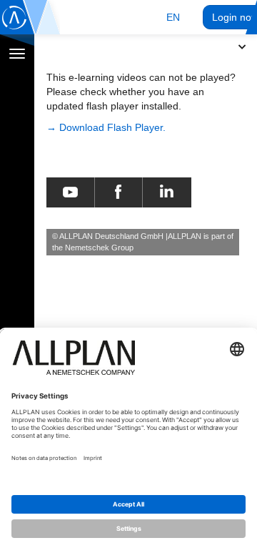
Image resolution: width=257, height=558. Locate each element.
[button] (173, 17)
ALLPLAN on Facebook (118, 192)
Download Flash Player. (112, 127)
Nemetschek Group (99, 247)
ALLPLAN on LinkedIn (166, 192)
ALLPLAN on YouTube (70, 192)
